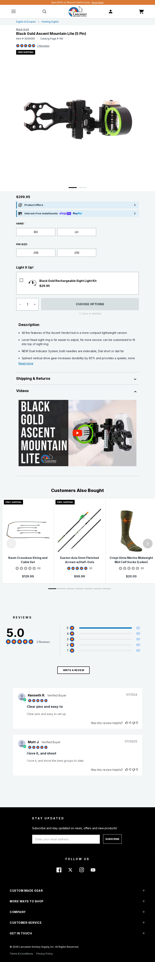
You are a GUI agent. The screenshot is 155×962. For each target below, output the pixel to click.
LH (76, 232)
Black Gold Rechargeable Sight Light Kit (67, 280)
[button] (1, 544)
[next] (148, 543)
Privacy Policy (44, 953)
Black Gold (22, 29)
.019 (35, 252)
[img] (17, 46)
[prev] (11, 543)
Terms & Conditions (21, 953)
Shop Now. (98, 2)
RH (36, 232)
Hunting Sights (50, 21)
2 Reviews (43, 45)
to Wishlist (91, 313)
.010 (76, 252)
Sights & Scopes (26, 21)
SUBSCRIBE (112, 839)
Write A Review (73, 670)
